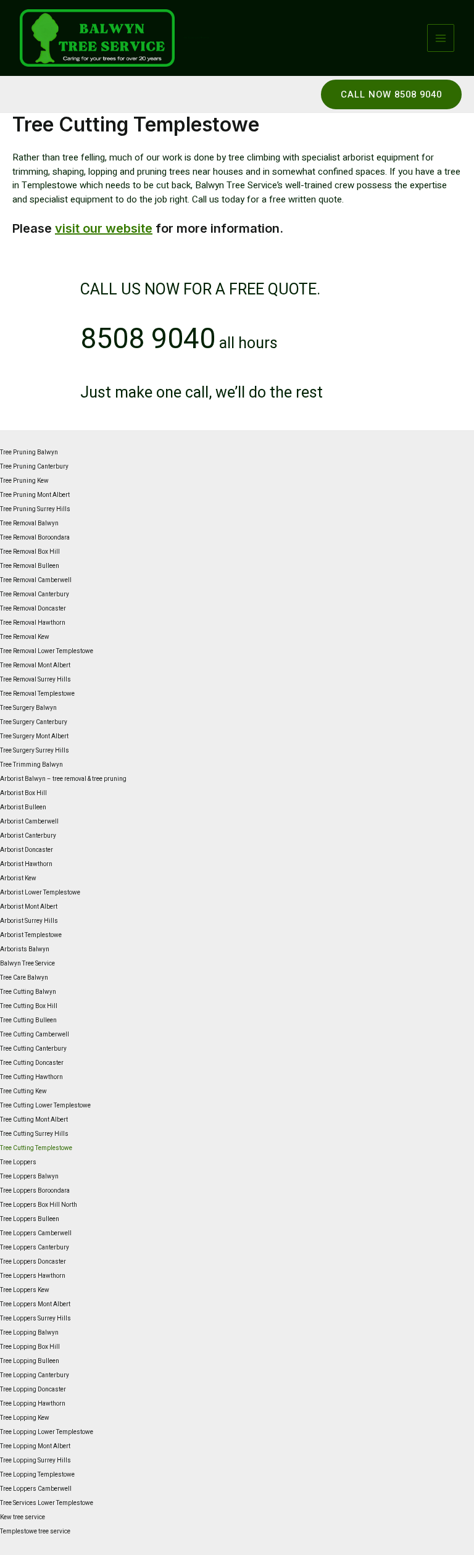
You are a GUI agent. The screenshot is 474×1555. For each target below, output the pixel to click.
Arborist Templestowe (31, 935)
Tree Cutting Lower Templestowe (45, 1105)
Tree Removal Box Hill (30, 552)
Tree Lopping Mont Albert (35, 1446)
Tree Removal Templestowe (37, 694)
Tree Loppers (18, 1162)
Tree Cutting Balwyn (28, 992)
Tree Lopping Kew (24, 1418)
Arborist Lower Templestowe (40, 892)
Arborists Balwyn (24, 949)
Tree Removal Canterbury (34, 594)
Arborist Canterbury (28, 836)
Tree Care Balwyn (24, 977)
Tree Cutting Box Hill (28, 1006)
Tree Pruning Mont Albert (35, 495)
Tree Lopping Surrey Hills (35, 1460)
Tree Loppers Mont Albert (35, 1304)
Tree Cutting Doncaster (32, 1063)
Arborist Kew (18, 878)
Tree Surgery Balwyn (28, 708)
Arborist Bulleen (23, 807)
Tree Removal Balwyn (29, 523)
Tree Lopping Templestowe (37, 1474)
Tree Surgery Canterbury (33, 722)
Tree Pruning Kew (24, 481)
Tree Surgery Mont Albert (34, 736)
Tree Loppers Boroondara (35, 1190)
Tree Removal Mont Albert (35, 665)
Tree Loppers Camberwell (36, 1233)
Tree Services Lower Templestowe (46, 1503)
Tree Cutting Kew (23, 1091)
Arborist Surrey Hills (29, 921)
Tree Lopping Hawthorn (32, 1403)
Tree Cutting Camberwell (34, 1034)
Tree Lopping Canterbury (34, 1375)
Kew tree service (22, 1517)
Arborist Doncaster (26, 850)
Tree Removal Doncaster (33, 608)
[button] (391, 94)
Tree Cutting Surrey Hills (34, 1134)
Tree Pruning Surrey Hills (35, 509)
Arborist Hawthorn (26, 864)
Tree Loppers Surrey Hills (35, 1318)
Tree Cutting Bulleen (28, 1020)
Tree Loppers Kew (24, 1290)
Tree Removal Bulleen (29, 566)
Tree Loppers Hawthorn (32, 1276)
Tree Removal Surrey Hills (35, 679)
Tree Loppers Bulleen (29, 1219)
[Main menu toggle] (441, 38)
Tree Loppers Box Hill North (38, 1205)
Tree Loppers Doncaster (33, 1261)
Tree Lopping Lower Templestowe (46, 1432)
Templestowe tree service (35, 1531)
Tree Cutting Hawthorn (31, 1077)
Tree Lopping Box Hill (30, 1347)
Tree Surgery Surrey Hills (34, 750)
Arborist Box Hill (23, 793)
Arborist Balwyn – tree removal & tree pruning (63, 779)
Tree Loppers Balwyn (29, 1176)
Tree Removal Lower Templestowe (46, 651)
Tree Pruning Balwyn (29, 452)
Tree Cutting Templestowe (36, 1148)
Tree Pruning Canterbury (34, 466)
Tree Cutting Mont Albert (34, 1119)
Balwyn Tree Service (27, 963)
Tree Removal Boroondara (35, 537)
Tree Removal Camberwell (36, 580)
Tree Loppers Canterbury (34, 1247)
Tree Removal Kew (24, 637)
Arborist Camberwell (29, 821)
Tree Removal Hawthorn (32, 623)
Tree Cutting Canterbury (33, 1048)
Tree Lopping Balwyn (29, 1332)
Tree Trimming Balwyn (31, 765)
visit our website (103, 228)
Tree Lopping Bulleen (29, 1361)
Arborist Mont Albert (28, 907)
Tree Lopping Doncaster (33, 1389)
